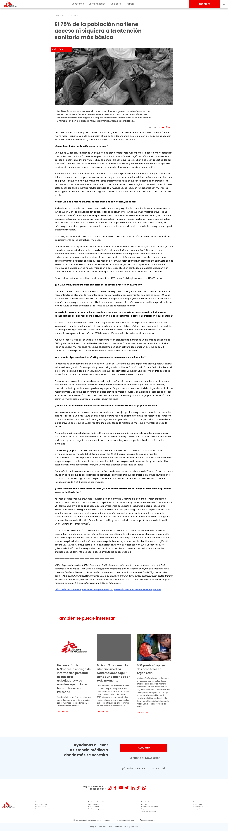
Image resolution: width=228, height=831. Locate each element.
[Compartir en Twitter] (163, 127)
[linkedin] (133, 788)
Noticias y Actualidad (97, 802)
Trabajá (196, 802)
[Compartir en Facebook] (160, 127)
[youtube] (121, 788)
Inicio (57, 15)
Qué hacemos (40, 806)
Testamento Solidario (149, 806)
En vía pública (198, 809)
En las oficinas (198, 806)
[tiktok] (138, 788)
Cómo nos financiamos (44, 809)
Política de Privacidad (117, 827)
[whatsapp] (144, 788)
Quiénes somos (41, 804)
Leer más (61, 711)
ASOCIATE (204, 4)
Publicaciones (93, 806)
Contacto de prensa (96, 809)
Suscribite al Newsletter (144, 758)
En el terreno (197, 804)
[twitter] (127, 788)
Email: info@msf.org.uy (125, 820)
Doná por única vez (148, 811)
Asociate (144, 748)
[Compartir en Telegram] (169, 127)
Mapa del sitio (132, 827)
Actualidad (66, 15)
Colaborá (145, 802)
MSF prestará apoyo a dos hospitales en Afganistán (152, 669)
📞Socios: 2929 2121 (147, 820)
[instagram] (110, 788)
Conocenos (40, 802)
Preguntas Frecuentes (98, 827)
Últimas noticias (94, 804)
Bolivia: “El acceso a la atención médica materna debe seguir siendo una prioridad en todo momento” (113, 672)
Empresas (145, 809)
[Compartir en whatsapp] (166, 127)
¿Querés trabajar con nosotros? (143, 768)
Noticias (76, 15)
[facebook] (115, 788)
